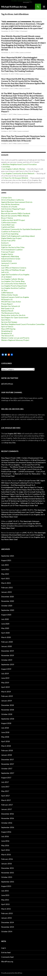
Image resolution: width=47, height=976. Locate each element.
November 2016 (7, 818)
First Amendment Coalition (12, 250)
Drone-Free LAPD (8, 240)
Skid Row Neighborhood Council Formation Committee (22, 324)
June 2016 (5, 841)
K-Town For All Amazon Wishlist (15, 178)
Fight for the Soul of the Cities (12, 247)
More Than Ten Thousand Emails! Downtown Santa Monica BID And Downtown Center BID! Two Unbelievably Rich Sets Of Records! (23, 138)
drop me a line (9, 442)
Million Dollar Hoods (9, 295)
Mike (17, 31)
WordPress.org (7, 961)
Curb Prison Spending (9, 234)
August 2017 (6, 778)
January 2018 (6, 755)
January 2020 (6, 646)
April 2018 (5, 741)
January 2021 (6, 592)
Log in (3, 948)
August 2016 (6, 832)
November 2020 (7, 601)
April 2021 (5, 578)
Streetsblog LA (7, 331)
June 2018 (5, 732)
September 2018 (7, 719)
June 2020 (5, 624)
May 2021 (5, 574)
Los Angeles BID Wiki (13, 433)
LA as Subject (6, 277)
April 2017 (5, 796)
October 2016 (6, 823)
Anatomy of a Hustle (9, 207)
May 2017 (5, 791)
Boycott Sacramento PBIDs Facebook (15, 213)
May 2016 (5, 845)
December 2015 (7, 868)
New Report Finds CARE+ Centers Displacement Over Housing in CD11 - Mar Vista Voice (22, 459)
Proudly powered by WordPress (11, 973)
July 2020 (5, 619)
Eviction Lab (6, 245)
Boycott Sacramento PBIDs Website (15, 216)
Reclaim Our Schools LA (10, 306)
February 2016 (7, 859)
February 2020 (7, 642)
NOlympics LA (7, 299)
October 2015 (6, 877)
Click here (5, 398)
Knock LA (5, 265)
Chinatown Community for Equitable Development (21, 229)
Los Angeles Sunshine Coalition (13, 288)
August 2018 (6, 723)
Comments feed (7, 957)
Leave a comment (25, 52)
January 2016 (6, 863)
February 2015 (7, 913)
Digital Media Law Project (11, 238)
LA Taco (4, 290)
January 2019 (6, 701)
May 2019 (5, 682)
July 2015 (5, 891)
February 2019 (7, 696)
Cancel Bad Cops (7, 225)
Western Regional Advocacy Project (15, 340)
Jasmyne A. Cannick (9, 263)
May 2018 (5, 737)
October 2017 (6, 768)
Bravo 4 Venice (7, 218)
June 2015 (5, 895)
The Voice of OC (7, 336)
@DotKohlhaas (7, 384)
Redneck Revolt (7, 311)
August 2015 (6, 886)
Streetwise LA (6, 333)
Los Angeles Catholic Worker (14, 169)
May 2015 (5, 900)
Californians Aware (8, 222)
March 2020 (6, 637)
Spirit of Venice (7, 326)
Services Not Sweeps (9, 322)
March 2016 (6, 854)
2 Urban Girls (6, 197)
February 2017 (7, 805)
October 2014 (6, 931)
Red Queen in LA (7, 308)
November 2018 (7, 710)
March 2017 (6, 800)
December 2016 (7, 814)
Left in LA (5, 272)
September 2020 (7, 610)
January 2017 (6, 809)
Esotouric (5, 243)
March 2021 (6, 583)
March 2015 (6, 909)
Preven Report (7, 304)
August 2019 (6, 669)
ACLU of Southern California (12, 200)
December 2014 (7, 922)
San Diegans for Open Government (14, 317)
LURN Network (7, 293)
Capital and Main (8, 227)
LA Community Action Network (13, 283)
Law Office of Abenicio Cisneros (13, 268)
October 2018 (6, 714)
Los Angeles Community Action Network (18, 173)
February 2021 (7, 587)
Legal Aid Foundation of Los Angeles (15, 274)
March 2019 (6, 692)
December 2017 (7, 759)
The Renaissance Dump (10, 313)
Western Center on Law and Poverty (15, 338)
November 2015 (7, 873)
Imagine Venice (7, 254)
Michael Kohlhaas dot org (13, 6)
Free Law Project (7, 252)
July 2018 (5, 728)
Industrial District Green (10, 259)
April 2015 (5, 904)
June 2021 (5, 569)
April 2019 (5, 687)
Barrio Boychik (7, 211)
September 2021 (7, 556)
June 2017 (5, 787)
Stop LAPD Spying (8, 329)
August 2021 (6, 560)
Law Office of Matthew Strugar (13, 270)
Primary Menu (44, 7)
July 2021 (5, 565)
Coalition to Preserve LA (10, 231)
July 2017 (5, 782)
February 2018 (7, 750)
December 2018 (7, 705)
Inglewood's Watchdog (10, 256)
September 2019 (7, 664)
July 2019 (5, 673)
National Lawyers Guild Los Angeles (15, 297)
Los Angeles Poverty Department (14, 286)
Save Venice (5, 320)
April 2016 (5, 850)
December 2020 (7, 596)
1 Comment (23, 31)
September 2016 (7, 827)
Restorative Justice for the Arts (13, 315)
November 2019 (7, 655)
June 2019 (5, 678)
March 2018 (6, 746)
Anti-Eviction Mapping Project (13, 209)
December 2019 (7, 651)
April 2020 (5, 633)
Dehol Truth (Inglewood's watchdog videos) (18, 236)
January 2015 (6, 918)
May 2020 (5, 628)
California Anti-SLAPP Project (13, 220)
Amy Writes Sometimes (10, 204)
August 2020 (6, 615)
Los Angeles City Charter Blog (12, 281)
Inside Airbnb (6, 261)
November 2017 (7, 764)
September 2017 (7, 773)
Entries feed (6, 952)
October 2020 (6, 606)
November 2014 (7, 927)
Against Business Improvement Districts (16, 202)
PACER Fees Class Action (11, 302)
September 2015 (7, 882)
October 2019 (6, 660)
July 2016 (5, 836)
